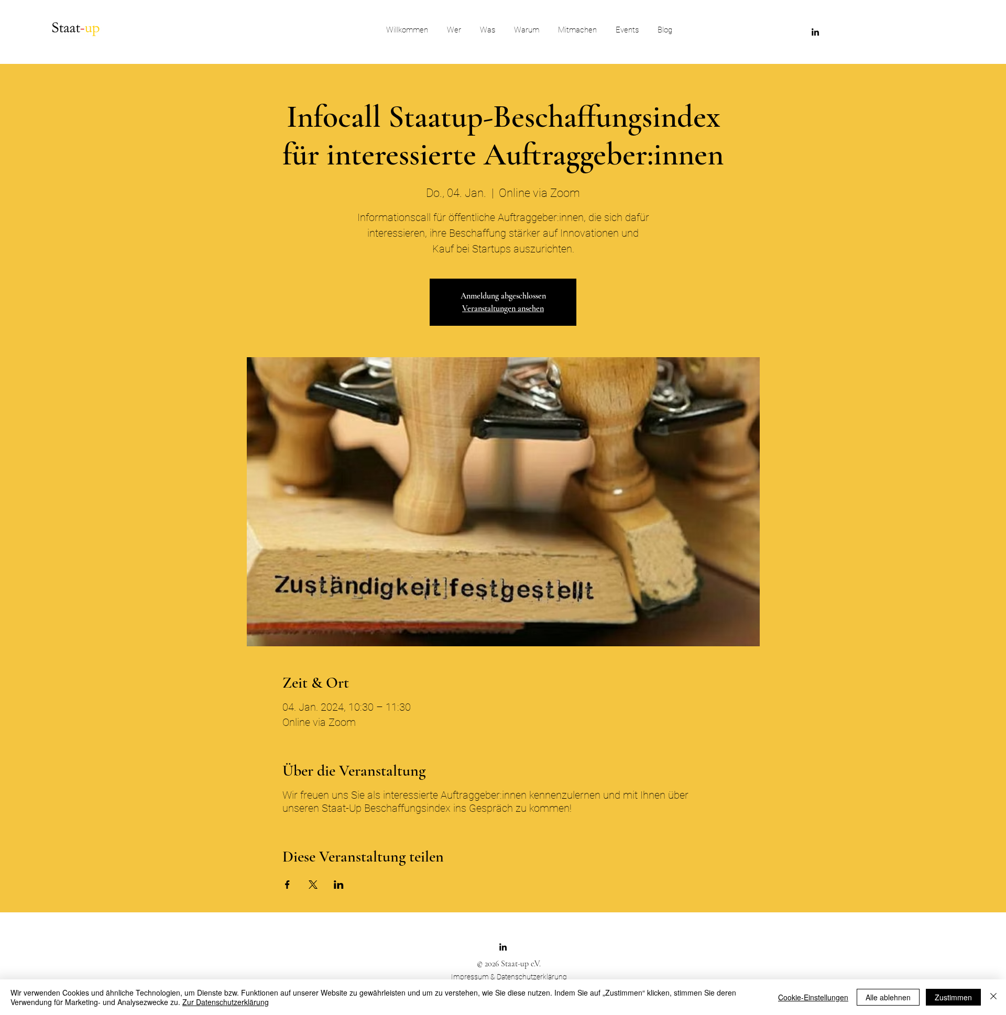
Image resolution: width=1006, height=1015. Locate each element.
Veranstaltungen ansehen (503, 308)
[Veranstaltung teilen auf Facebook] (287, 884)
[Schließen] (993, 997)
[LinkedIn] (815, 32)
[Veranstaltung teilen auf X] (313, 884)
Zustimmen (953, 997)
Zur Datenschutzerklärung (225, 1002)
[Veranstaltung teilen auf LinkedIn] (339, 884)
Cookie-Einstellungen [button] (813, 997)
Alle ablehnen (888, 997)
